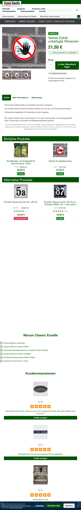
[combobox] (59, 10)
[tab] (6, 97)
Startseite (6, 9)
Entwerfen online (39, 9)
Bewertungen (37, 97)
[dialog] (40, 505)
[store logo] (11, 3)
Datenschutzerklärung (16, 507)
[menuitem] (8, 16)
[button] (17, 75)
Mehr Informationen (20, 97)
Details (6, 97)
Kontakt (42, 11)
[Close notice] (78, 505)
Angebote (21, 9)
